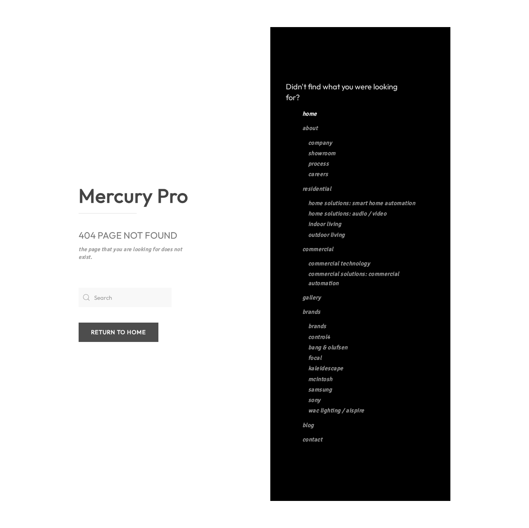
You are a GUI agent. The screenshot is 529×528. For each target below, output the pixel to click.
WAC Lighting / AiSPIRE (336, 410)
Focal (315, 357)
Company (320, 142)
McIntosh (320, 379)
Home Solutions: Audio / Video (347, 213)
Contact (312, 439)
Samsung (320, 389)
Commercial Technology (339, 263)
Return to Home (118, 332)
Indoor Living (325, 223)
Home (309, 113)
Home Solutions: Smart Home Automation (362, 203)
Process (318, 163)
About (310, 128)
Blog (308, 425)
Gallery (311, 297)
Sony (314, 399)
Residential (316, 188)
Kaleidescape (326, 368)
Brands (311, 311)
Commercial (317, 249)
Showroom (322, 153)
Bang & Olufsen (328, 347)
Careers (318, 174)
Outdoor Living (326, 234)
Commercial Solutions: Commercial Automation (353, 278)
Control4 (319, 336)
